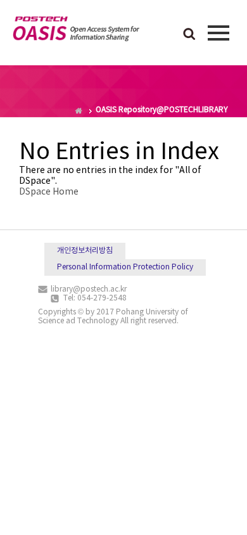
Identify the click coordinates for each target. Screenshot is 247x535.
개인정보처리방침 (85, 251)
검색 (189, 35)
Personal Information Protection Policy (125, 267)
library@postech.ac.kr (89, 289)
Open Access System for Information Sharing (76, 31)
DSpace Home (49, 192)
